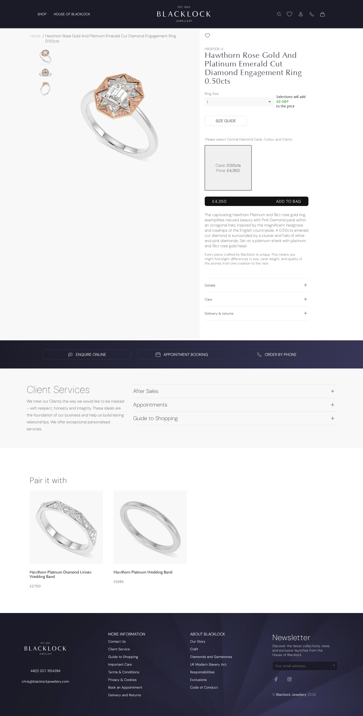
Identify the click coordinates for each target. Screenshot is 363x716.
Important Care (120, 664)
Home (35, 36)
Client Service (119, 649)
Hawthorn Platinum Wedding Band (143, 572)
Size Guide (226, 120)
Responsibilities (202, 672)
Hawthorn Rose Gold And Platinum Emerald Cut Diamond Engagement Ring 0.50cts (110, 38)
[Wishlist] (289, 14)
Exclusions (198, 679)
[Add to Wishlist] (207, 35)
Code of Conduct (204, 687)
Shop (42, 14)
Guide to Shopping (123, 657)
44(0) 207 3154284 (45, 671)
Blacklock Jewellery (291, 694)
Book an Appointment (125, 687)
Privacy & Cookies (122, 679)
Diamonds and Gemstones (211, 657)
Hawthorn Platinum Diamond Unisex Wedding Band (61, 574)
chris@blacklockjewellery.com (45, 681)
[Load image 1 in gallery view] (45, 56)
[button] (279, 14)
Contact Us (117, 641)
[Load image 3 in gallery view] (45, 88)
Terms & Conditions (123, 672)
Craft (194, 649)
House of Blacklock (72, 14)
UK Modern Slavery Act (208, 664)
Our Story (197, 641)
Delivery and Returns (124, 695)
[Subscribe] (334, 665)
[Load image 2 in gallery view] (45, 72)
